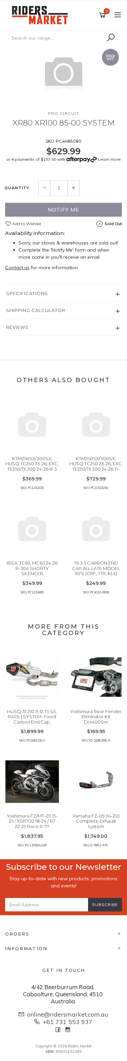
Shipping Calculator (35, 310)
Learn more (109, 159)
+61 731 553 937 (67, 1022)
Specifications (27, 293)
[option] (63, 72)
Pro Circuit (63, 113)
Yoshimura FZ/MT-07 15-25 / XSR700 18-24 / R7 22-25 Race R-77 (32, 821)
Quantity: (17, 188)
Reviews (17, 327)
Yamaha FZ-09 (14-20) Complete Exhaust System (96, 821)
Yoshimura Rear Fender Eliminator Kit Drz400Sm (96, 717)
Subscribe (105, 904)
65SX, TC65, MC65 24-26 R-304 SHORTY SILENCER (32, 568)
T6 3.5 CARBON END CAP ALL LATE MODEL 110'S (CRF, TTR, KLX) (96, 568)
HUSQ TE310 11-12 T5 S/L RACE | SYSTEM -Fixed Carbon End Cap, (32, 717)
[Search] (110, 37)
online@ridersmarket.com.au (67, 1014)
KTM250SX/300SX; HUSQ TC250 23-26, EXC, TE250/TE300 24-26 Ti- (96, 464)
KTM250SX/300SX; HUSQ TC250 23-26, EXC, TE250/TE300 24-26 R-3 (32, 464)
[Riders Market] (41, 15)
